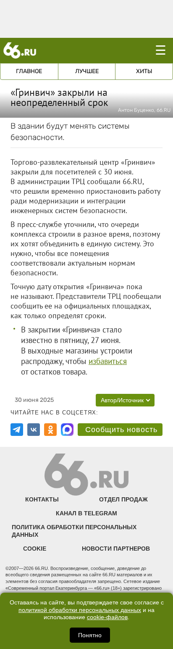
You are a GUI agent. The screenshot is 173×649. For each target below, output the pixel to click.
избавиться (108, 361)
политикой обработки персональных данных (79, 610)
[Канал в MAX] (67, 429)
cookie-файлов (107, 617)
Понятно (90, 635)
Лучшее (87, 71)
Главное (29, 71)
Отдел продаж (123, 499)
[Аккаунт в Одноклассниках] (50, 429)
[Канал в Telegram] (16, 429)
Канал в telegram (86, 513)
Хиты (144, 71)
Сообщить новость (121, 429)
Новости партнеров (116, 548)
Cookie (34, 548)
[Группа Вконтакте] (33, 429)
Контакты (42, 499)
